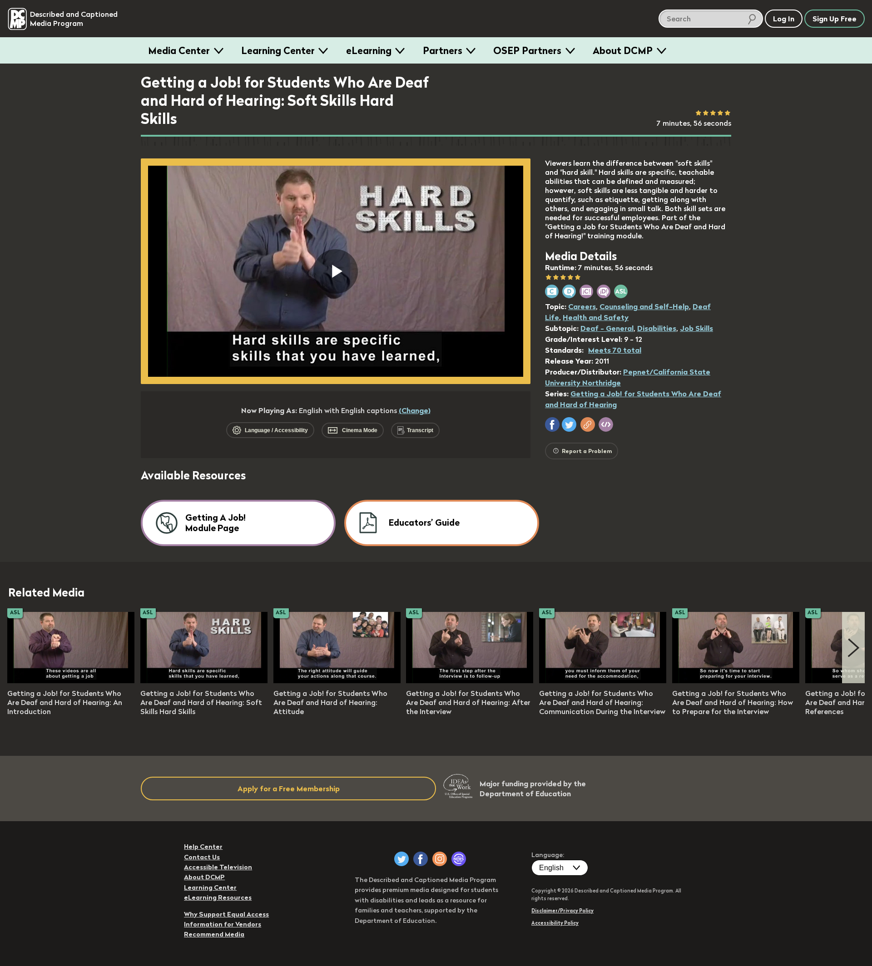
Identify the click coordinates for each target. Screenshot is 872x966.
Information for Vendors (222, 924)
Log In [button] (783, 18)
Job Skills (696, 328)
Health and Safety (596, 317)
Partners (442, 50)
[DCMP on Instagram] (439, 859)
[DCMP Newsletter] (458, 859)
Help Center (203, 847)
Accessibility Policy (555, 923)
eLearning (368, 50)
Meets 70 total (614, 350)
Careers (582, 306)
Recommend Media (214, 934)
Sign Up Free (835, 18)
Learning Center (278, 50)
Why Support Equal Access (226, 914)
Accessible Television (218, 867)
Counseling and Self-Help (644, 306)
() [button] (415, 410)
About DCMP (623, 50)
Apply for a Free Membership (289, 788)
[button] (552, 424)
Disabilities (656, 328)
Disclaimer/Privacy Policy (562, 910)
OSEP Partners (527, 50)
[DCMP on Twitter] (401, 859)
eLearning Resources (218, 897)
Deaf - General (607, 328)
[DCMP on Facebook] (420, 859)
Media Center (179, 50)
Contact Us (202, 857)
